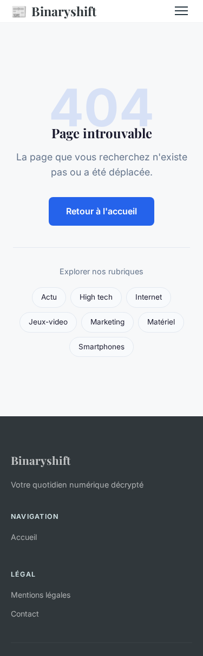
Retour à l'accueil (101, 211)
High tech (96, 297)
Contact (25, 613)
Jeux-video (48, 321)
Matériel (161, 321)
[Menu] (181, 10)
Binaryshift (53, 10)
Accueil (24, 537)
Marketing (107, 321)
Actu (49, 297)
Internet (148, 297)
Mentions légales (40, 594)
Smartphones (101, 346)
